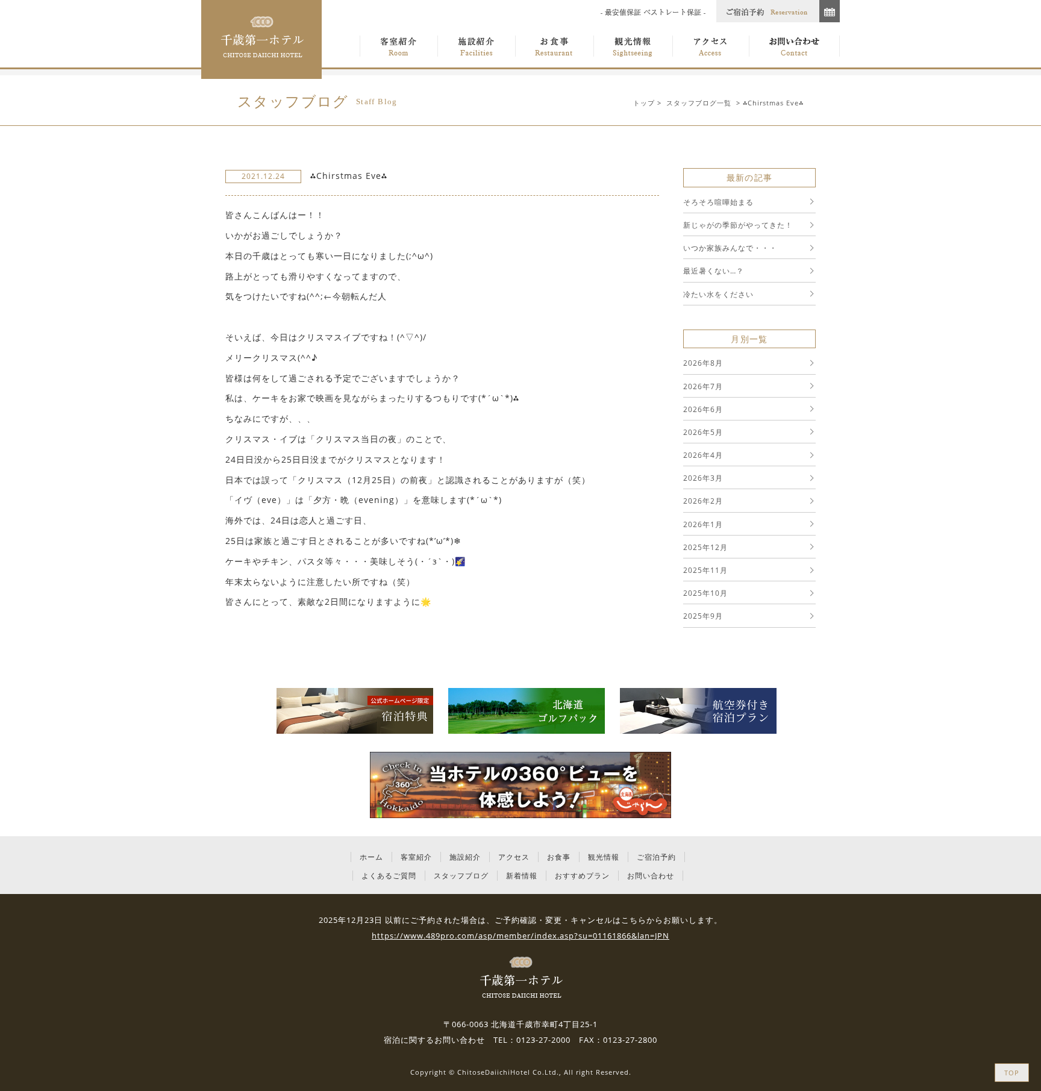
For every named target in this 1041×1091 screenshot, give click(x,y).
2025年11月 (705, 570)
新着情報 (521, 876)
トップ (644, 102)
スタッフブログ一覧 (698, 102)
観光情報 (603, 857)
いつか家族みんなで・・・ (730, 248)
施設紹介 (465, 857)
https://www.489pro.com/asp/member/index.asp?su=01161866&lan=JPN (520, 935)
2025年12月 (705, 547)
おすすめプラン (582, 876)
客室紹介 (416, 857)
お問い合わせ (650, 876)
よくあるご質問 (388, 876)
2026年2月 (703, 501)
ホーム (371, 857)
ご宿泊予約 (656, 857)
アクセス (514, 857)
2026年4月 (703, 455)
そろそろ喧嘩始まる (718, 202)
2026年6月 (703, 409)
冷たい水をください (718, 294)
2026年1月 (703, 524)
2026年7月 (703, 386)
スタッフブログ (461, 876)
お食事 (559, 857)
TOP (1011, 1072)
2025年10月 (705, 593)
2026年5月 (703, 432)
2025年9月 (703, 616)
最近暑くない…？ (713, 271)
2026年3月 (703, 478)
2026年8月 (703, 363)
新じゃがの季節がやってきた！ (738, 225)
